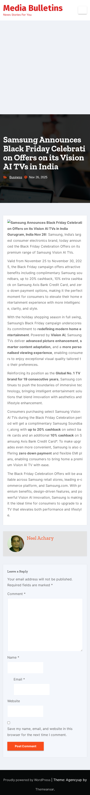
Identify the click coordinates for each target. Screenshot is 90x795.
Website (13, 701)
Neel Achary (40, 538)
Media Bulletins (33, 8)
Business (15, 177)
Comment (16, 594)
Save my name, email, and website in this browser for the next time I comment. (39, 732)
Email (19, 679)
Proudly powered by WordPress (27, 780)
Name (13, 657)
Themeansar (44, 789)
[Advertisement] (45, 67)
